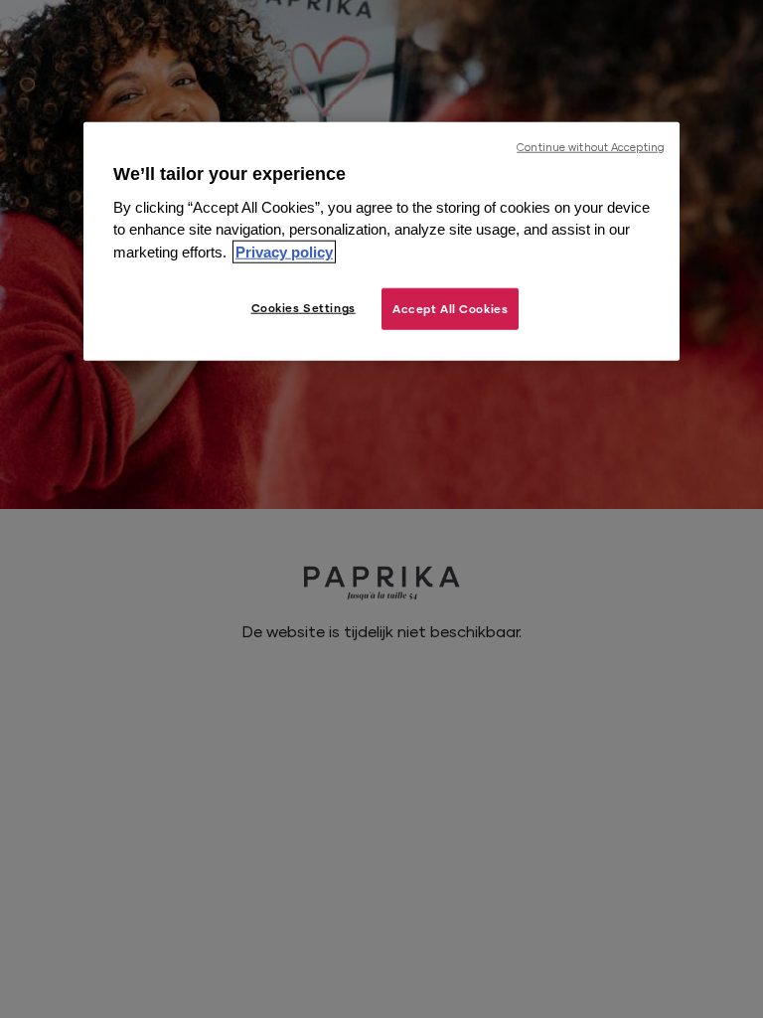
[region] (381, 241)
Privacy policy (284, 252)
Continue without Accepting (591, 146)
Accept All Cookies (450, 308)
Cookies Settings (303, 307)
